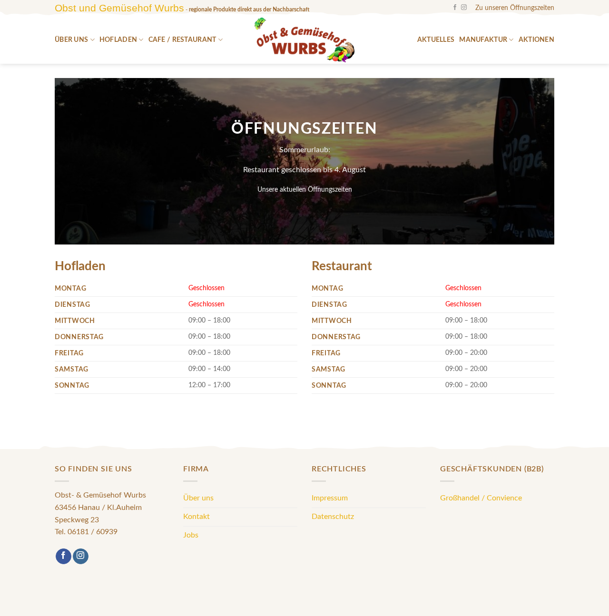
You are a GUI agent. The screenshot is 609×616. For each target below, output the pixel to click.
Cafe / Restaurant (182, 39)
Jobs (190, 535)
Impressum (330, 498)
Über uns (71, 39)
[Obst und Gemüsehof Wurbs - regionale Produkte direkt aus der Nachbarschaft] (304, 40)
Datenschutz (333, 516)
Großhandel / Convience (481, 498)
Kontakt (196, 516)
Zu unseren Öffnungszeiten (514, 8)
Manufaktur (483, 39)
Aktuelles (436, 39)
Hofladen (118, 39)
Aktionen (536, 39)
